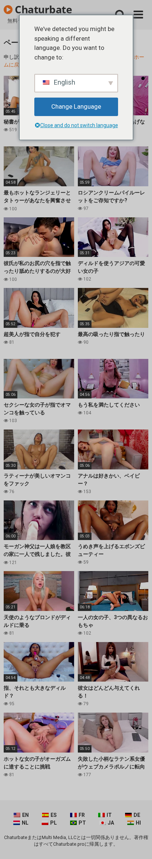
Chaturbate (42, 9)
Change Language (76, 106)
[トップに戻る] (138, 844)
